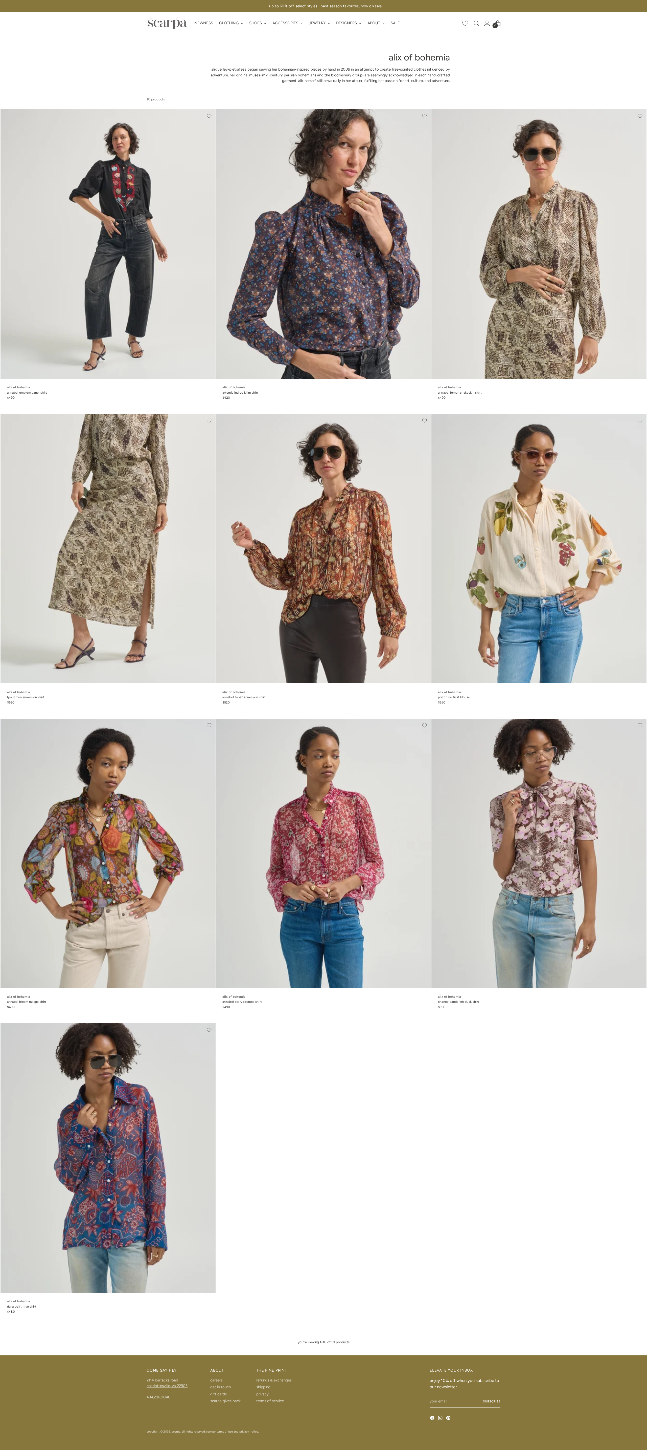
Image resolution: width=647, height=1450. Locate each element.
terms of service (270, 1401)
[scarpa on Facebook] (433, 1418)
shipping (263, 1387)
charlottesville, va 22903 (167, 1385)
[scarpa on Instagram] (441, 1418)
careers (216, 1380)
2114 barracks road (162, 1380)
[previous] (253, 6)
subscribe (491, 1401)
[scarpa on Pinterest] (449, 1418)
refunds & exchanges (274, 1380)
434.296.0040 (159, 1397)
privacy (262, 1394)
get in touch (220, 1387)
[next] (393, 6)
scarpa (176, 1431)
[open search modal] (476, 23)
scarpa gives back (225, 1401)
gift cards (218, 1394)
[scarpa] (167, 23)
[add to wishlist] (209, 116)
